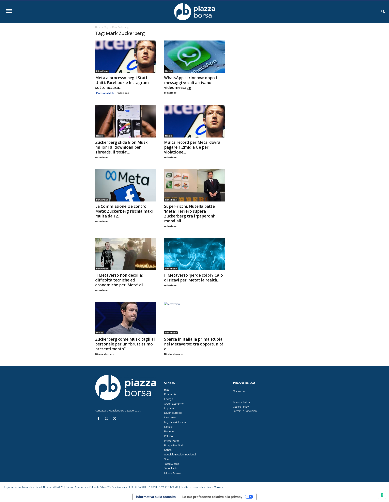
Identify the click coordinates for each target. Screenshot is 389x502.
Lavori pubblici (173, 412)
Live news (170, 417)
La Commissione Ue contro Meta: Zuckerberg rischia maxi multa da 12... (124, 211)
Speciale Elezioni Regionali (180, 454)
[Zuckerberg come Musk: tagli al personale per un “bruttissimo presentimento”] (125, 318)
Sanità (168, 449)
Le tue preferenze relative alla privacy (212, 497)
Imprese (169, 408)
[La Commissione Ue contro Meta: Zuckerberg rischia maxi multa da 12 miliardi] (125, 185)
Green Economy (174, 403)
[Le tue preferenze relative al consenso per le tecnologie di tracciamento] (382, 495)
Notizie (168, 71)
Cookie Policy (241, 406)
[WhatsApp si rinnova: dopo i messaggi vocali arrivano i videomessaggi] (194, 57)
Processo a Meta (105, 93)
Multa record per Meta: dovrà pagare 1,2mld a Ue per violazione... (192, 147)
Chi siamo (239, 391)
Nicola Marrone (104, 354)
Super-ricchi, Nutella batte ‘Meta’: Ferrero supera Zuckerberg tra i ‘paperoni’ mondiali (189, 214)
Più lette (169, 431)
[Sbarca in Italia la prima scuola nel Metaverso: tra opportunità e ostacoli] (194, 318)
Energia (168, 399)
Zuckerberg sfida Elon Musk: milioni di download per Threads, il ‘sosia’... (121, 147)
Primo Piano (102, 71)
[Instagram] (107, 418)
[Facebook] (99, 418)
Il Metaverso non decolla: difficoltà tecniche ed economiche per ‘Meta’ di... (120, 280)
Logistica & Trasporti (176, 422)
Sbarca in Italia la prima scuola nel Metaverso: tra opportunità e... (193, 344)
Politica (99, 332)
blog (167, 389)
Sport (167, 459)
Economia (170, 394)
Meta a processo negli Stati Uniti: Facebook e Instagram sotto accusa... (122, 82)
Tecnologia (170, 468)
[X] (115, 418)
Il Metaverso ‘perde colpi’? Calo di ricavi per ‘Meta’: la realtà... (193, 278)
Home (98, 27)
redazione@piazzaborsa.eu (124, 410)
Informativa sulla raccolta (156, 497)
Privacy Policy (241, 402)
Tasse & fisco (171, 463)
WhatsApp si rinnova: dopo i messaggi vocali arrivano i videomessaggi (190, 82)
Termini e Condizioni (245, 410)
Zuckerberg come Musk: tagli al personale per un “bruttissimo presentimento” (125, 344)
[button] (382, 11)
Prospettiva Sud (173, 445)
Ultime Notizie (172, 473)
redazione (123, 92)
